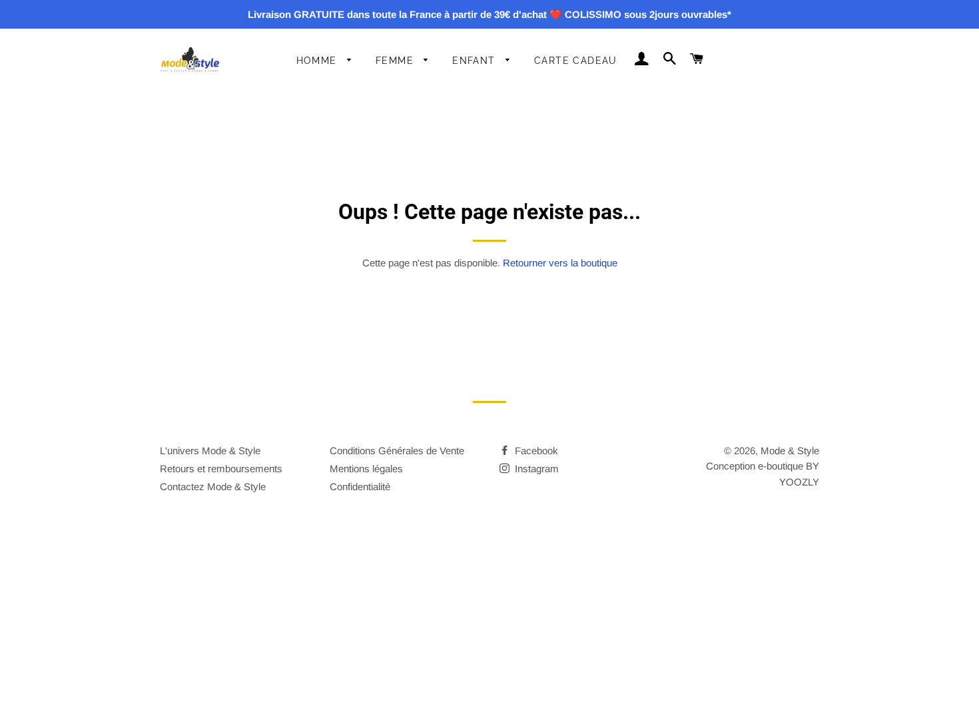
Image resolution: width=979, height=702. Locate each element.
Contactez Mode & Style (213, 486)
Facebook (535, 450)
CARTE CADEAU (575, 60)
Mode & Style (790, 450)
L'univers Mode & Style (210, 450)
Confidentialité (360, 486)
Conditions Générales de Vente (397, 450)
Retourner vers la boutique (560, 262)
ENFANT (475, 60)
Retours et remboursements (221, 468)
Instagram (535, 468)
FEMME (396, 60)
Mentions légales (366, 468)
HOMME (318, 60)
